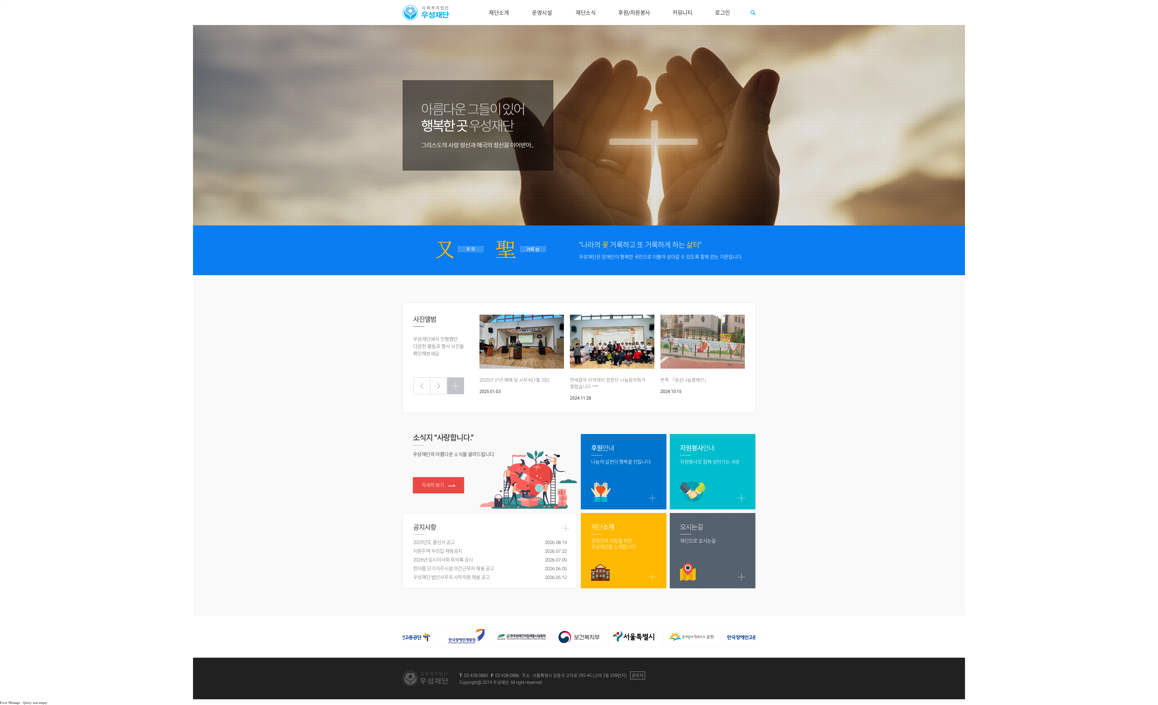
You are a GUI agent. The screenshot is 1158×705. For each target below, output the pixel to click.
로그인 (722, 13)
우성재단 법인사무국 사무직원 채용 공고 (490, 577)
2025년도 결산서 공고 (490, 542)
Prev (421, 385)
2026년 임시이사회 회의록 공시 (490, 560)
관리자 (638, 675)
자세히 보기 (433, 485)
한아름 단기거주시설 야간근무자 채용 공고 (490, 568)
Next (438, 385)
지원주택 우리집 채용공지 (490, 551)
